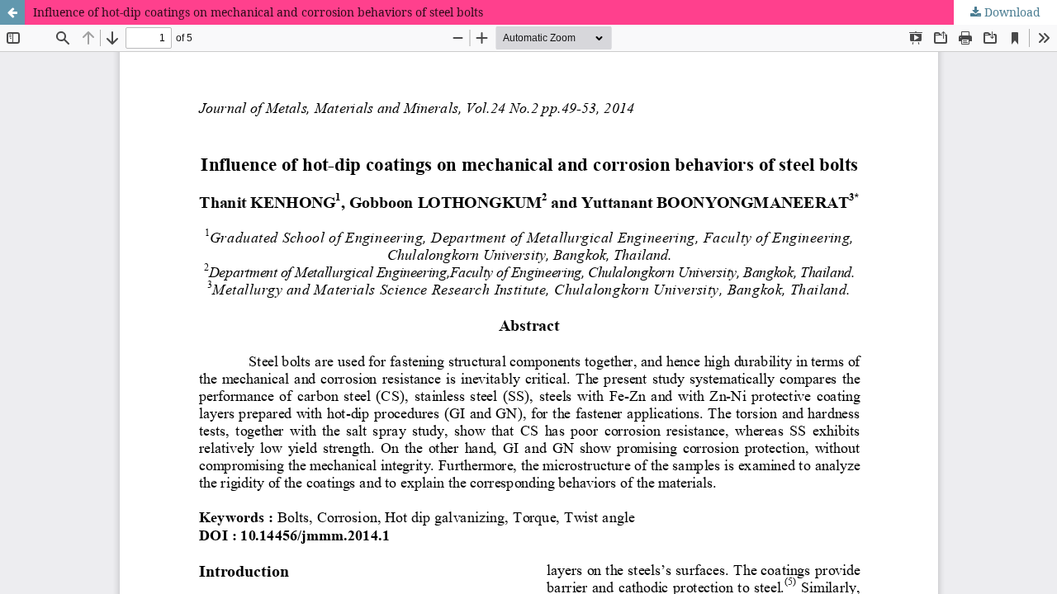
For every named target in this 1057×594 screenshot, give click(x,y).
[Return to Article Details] (12, 12)
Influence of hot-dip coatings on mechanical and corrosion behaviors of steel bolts (258, 12)
